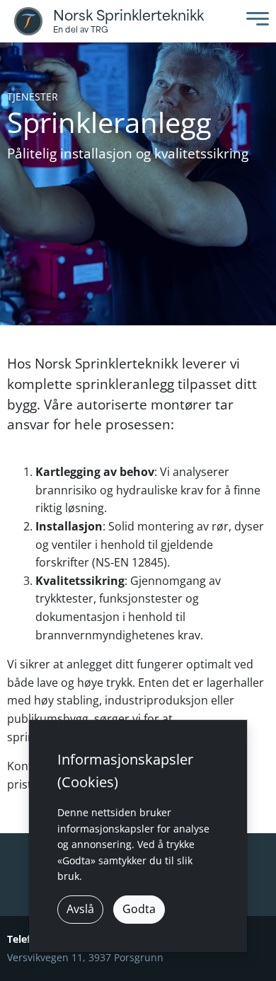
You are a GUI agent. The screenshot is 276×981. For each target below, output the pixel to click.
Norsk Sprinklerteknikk (128, 16)
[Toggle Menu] (254, 21)
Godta (139, 909)
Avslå (80, 909)
